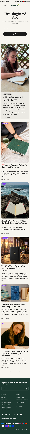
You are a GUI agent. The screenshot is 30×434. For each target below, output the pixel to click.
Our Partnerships (5, 409)
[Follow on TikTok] (17, 414)
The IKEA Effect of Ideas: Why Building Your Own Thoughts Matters (13, 268)
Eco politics (4, 399)
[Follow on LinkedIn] (21, 414)
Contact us (19, 406)
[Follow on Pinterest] (10, 414)
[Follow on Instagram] (6, 414)
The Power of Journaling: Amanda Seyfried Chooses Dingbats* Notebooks (14, 354)
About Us (3, 397)
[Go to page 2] (18, 372)
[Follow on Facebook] (2, 414)
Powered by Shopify (22, 429)
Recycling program (6, 402)
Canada (14, 418)
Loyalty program (20, 397)
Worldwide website (6, 407)
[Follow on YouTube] (14, 414)
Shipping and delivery (22, 399)
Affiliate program (5, 404)
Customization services (20, 403)
